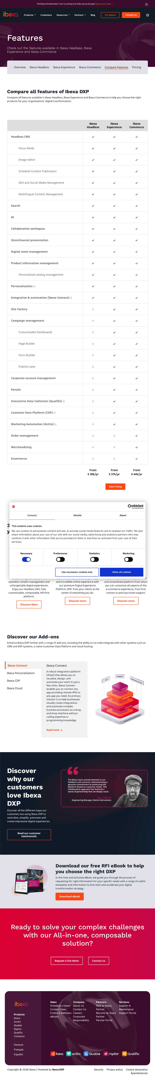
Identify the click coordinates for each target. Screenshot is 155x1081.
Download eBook (69, 896)
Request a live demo (67, 960)
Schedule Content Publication (38, 171)
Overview (20, 67)
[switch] (60, 559)
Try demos (110, 14)
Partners (79, 15)
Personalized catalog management (41, 274)
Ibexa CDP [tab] (13, 680)
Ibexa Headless (39, 67)
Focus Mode (26, 148)
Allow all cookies (121, 572)
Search (15, 205)
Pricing (136, 67)
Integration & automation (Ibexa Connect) (40, 297)
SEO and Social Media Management (41, 182)
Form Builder (27, 355)
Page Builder (27, 343)
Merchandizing (21, 447)
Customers (46, 15)
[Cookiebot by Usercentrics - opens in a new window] (130, 506)
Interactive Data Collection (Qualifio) (36, 401)
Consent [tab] (32, 515)
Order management (24, 435)
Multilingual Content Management (41, 194)
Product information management (34, 263)
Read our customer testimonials (29, 835)
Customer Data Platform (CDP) (32, 412)
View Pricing (115, 486)
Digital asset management (29, 251)
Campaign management (27, 320)
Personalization (22, 286)
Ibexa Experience (64, 67)
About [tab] (123, 515)
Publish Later (27, 366)
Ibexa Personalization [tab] (21, 673)
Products (29, 15)
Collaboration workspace (28, 228)
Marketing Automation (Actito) (32, 424)
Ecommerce (19, 458)
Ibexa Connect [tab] (17, 665)
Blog (93, 15)
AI (12, 217)
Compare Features (116, 67)
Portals (16, 389)
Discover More (29, 604)
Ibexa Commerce (90, 67)
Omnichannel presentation (29, 240)
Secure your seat (103, 3)
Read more (52, 730)
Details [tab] (77, 515)
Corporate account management (33, 378)
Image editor (27, 159)
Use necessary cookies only (77, 572)
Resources (62, 15)
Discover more (77, 601)
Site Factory (19, 309)
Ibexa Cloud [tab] (14, 688)
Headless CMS (20, 136)
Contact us (131, 14)
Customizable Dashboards (35, 332)
